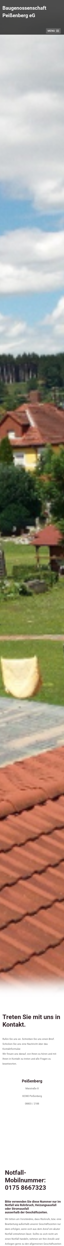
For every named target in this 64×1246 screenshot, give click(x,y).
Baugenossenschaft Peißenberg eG (24, 11)
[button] (53, 31)
